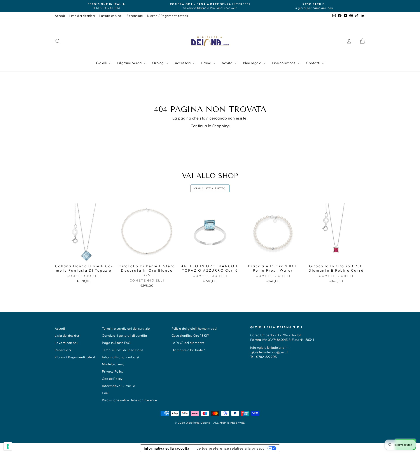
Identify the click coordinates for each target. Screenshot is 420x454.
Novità (227, 63)
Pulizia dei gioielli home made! (194, 328)
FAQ (105, 393)
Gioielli (101, 63)
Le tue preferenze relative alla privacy (230, 448)
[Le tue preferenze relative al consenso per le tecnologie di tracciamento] (8, 446)
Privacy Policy (112, 371)
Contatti (313, 63)
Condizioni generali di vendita (124, 335)
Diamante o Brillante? (188, 350)
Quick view (84, 257)
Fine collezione (284, 63)
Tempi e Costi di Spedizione (122, 350)
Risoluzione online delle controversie (129, 400)
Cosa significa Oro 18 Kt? (190, 335)
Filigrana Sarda (129, 63)
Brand (206, 63)
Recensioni (134, 16)
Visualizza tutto (210, 188)
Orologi (158, 63)
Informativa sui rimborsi (120, 357)
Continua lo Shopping (210, 125)
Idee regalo (252, 63)
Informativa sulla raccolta (166, 448)
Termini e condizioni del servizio (126, 328)
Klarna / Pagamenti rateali (167, 16)
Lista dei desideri (82, 16)
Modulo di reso (113, 364)
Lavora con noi (110, 16)
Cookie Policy (112, 379)
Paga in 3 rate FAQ (116, 343)
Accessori (183, 63)
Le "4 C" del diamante (188, 343)
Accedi (60, 16)
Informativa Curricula (118, 386)
